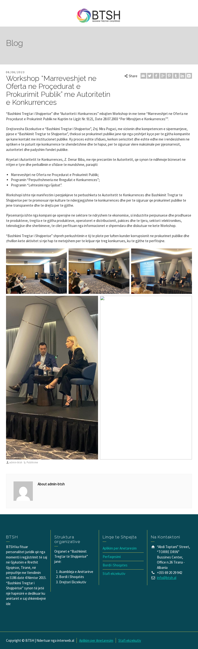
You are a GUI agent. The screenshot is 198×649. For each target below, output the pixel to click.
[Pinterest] (169, 76)
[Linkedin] (182, 76)
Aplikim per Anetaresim (120, 548)
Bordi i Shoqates (115, 565)
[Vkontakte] (189, 76)
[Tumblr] (176, 76)
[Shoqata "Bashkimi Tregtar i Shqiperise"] (99, 15)
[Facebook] (156, 76)
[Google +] (163, 76)
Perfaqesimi (112, 556)
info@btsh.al (166, 577)
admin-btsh (15, 462)
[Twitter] (150, 76)
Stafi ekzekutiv (114, 573)
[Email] (143, 76)
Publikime (32, 462)
